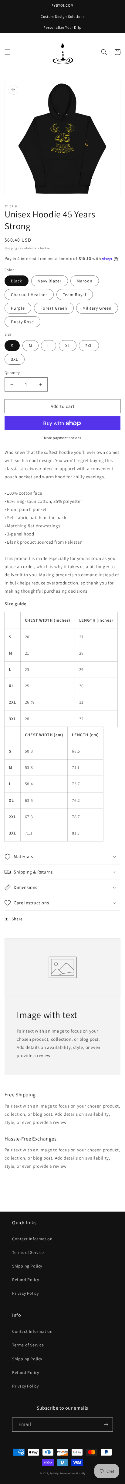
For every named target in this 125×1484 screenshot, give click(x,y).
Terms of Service (28, 1252)
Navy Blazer (50, 281)
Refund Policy (25, 1279)
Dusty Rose (22, 321)
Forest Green (53, 308)
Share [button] (17, 919)
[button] (7, 52)
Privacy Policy (25, 1293)
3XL (14, 359)
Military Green (97, 308)
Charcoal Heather (29, 294)
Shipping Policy (27, 1266)
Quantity (12, 372)
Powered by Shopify (73, 1473)
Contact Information (32, 1239)
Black (16, 281)
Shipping (11, 248)
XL (67, 345)
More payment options (62, 437)
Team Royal (74, 294)
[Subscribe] (106, 1424)
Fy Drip (54, 1473)
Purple (18, 308)
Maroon (85, 281)
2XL (89, 345)
